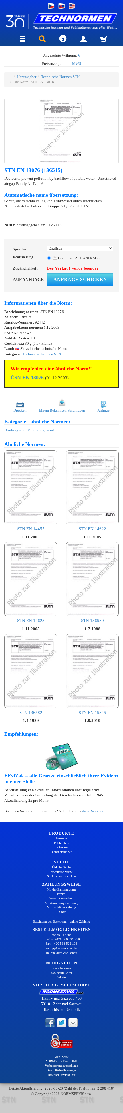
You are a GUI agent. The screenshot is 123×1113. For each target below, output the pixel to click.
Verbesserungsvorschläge (61, 1065)
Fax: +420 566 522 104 (61, 943)
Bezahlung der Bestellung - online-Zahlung (61, 921)
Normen (61, 838)
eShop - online (61, 934)
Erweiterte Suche (61, 871)
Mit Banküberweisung (61, 907)
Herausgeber (26, 77)
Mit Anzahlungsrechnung (61, 903)
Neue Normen (61, 968)
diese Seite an (92, 811)
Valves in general (40, 430)
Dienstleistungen (61, 851)
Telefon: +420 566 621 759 (61, 939)
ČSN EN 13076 (27, 377)
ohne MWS (72, 63)
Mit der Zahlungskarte (61, 889)
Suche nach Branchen (61, 876)
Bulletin (61, 977)
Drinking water (15, 430)
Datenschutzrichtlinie (62, 1074)
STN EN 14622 (92, 528)
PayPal (61, 893)
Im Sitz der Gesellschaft (61, 952)
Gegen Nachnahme (61, 898)
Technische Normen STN (60, 77)
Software (62, 847)
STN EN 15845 (92, 712)
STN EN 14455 (31, 528)
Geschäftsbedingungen (62, 1070)
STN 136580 (92, 620)
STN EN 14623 (31, 620)
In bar (61, 911)
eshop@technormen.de (61, 948)
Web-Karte (62, 1056)
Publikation (61, 843)
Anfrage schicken (80, 279)
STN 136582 (30, 712)
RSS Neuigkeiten (61, 972)
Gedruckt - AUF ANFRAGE (78, 258)
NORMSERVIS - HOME (61, 1061)
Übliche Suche (61, 867)
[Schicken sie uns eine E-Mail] (73, 1022)
